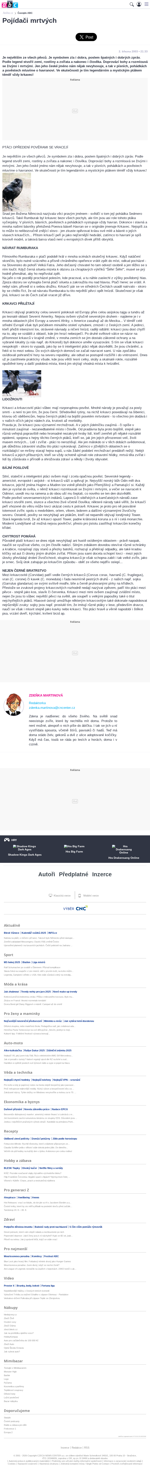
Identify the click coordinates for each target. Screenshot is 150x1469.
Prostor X (9, 1285)
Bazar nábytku (11, 1401)
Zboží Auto (9, 1344)
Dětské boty (9, 1394)
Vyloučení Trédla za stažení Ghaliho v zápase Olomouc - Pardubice (36, 1294)
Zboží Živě (9, 1318)
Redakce (77, 1447)
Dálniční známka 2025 (59, 1050)
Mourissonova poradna (17, 1256)
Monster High (10, 1371)
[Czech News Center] (82, 908)
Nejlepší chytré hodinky (17, 1080)
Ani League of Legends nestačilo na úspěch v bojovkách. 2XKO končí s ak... (40, 1269)
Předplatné (73, 874)
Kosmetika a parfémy (14, 1386)
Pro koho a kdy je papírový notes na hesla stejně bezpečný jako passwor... (39, 1085)
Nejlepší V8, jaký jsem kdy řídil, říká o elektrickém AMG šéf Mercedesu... (38, 1055)
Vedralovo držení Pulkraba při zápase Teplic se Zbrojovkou (32, 1298)
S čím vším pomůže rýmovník (86, 1227)
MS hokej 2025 (12, 962)
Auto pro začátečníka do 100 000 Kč (21, 1340)
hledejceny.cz (10, 1314)
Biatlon (26, 962)
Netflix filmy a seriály (51, 1168)
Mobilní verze (91, 895)
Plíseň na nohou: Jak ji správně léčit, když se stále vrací (30, 1239)
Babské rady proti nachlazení (51, 1227)
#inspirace (10, 1197)
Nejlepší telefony (42, 1080)
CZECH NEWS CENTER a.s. (51, 1455)
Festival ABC (51, 1256)
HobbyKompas (11, 1337)
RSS (86, 1447)
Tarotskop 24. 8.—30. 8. (15, 1210)
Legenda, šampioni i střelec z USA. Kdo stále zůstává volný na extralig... (38, 975)
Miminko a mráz (53, 1021)
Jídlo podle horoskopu (65, 1138)
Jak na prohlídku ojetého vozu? (19, 1333)
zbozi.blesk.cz (11, 1329)
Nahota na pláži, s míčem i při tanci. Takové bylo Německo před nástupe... (39, 938)
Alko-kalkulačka (13, 1050)
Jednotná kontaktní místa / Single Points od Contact (84, 1464)
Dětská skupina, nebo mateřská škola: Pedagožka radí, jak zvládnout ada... (40, 1026)
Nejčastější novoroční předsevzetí (23, 1021)
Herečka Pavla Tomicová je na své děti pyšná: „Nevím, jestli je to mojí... (37, 1030)
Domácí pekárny (41, 1138)
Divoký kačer (30, 1168)
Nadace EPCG (60, 1109)
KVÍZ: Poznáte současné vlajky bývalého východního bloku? (32, 1173)
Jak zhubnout (11, 991)
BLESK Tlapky (12, 1168)
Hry (14, 840)
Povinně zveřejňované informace (126, 1464)
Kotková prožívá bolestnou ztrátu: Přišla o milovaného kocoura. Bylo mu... (39, 997)
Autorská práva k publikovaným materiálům (29, 1461)
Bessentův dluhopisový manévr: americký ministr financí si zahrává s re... (39, 1114)
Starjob (7, 1417)
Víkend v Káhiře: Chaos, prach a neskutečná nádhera (29, 1180)
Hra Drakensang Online (123, 857)
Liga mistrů (39, 962)
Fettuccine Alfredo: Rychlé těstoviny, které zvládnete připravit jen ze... (37, 1144)
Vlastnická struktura (48, 1464)
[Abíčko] (9, 7)
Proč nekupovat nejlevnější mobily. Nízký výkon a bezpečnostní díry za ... (39, 1089)
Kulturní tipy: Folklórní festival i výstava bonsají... (27, 1033)
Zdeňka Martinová (46, 695)
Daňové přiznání (13, 1109)
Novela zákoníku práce (37, 1109)
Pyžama (8, 1383)
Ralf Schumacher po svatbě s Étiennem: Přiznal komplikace (32, 967)
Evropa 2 (8, 1432)
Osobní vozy (10, 1322)
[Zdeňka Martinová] (13, 715)
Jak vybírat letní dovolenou (79, 1021)
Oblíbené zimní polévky (17, 1138)
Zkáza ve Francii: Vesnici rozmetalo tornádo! (25, 1000)
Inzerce (102, 874)
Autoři (46, 874)
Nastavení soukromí (27, 1464)
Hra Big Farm (74, 851)
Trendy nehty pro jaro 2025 (36, 991)
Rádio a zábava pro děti (15, 1425)
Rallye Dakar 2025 (34, 1050)
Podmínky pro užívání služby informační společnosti (77, 1461)
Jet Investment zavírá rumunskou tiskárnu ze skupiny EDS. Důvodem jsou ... (40, 1118)
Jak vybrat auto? (12, 1351)
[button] (146, 4)
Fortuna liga (48, 1285)
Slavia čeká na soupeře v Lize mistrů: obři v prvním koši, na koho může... (38, 971)
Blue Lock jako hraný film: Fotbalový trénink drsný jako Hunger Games (37, 1261)
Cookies (12, 1464)
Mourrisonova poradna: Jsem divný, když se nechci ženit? (31, 1265)
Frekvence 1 (10, 1429)
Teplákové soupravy (13, 1390)
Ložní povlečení (11, 1397)
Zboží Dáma (10, 1326)
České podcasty (12, 1421)
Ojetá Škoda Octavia (14, 1348)
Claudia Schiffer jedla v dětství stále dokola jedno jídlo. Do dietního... (36, 1147)
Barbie (7, 1375)
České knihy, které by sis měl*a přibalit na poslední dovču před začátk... (38, 1206)
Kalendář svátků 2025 (34, 933)
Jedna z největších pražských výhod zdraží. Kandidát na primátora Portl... (39, 1122)
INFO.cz (52, 933)
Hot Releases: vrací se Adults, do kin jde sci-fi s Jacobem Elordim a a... (37, 1202)
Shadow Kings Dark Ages (25, 854)
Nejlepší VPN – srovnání (66, 1080)
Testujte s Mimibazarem (15, 1368)
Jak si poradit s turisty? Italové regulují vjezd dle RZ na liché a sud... (36, 1059)
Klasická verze (62, 895)
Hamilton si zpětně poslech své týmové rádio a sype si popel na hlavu (37, 1063)
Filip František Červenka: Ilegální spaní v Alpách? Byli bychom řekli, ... (37, 1177)
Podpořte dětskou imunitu (18, 1227)
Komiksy (37, 1256)
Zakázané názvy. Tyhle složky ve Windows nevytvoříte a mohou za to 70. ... (40, 1092)
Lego (6, 1379)
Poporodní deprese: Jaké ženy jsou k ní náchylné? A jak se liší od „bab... (38, 1236)
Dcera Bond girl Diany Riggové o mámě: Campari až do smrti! (33, 1004)
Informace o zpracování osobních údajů (122, 1461)
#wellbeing (24, 1197)
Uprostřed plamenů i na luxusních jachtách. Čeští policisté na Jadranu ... (38, 945)
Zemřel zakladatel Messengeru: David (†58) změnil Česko (31, 942)
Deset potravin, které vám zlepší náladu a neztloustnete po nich (34, 1232)
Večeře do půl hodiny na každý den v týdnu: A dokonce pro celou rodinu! (38, 1151)
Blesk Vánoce (12, 933)
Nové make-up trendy (65, 991)
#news (35, 1197)
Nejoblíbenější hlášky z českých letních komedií (26, 1291)
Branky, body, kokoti (28, 1285)
